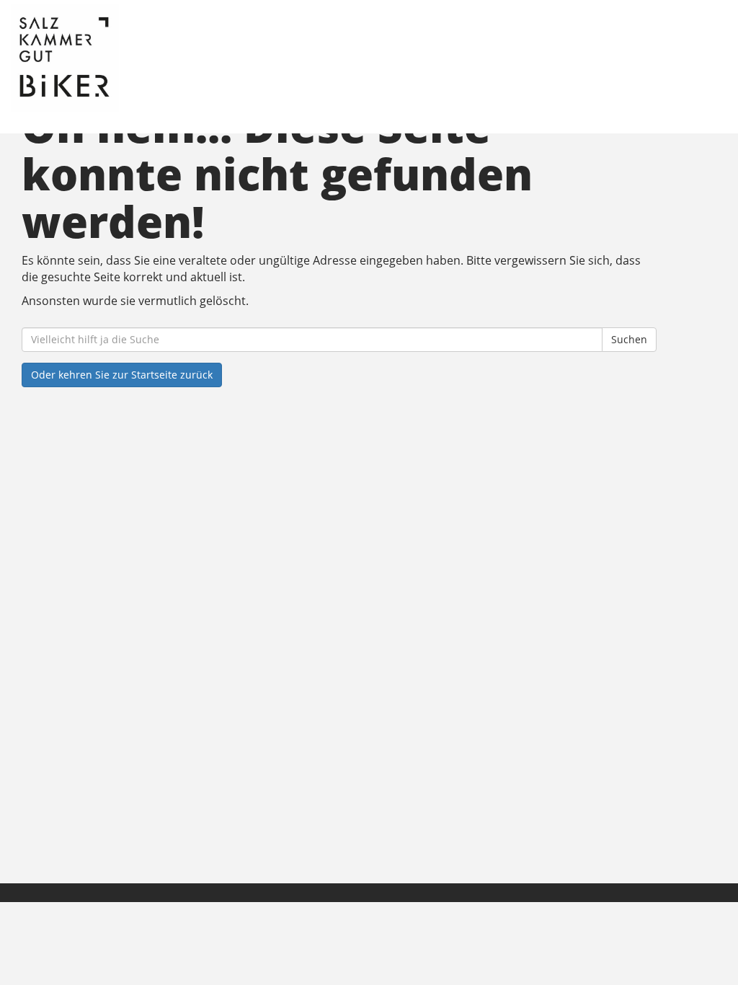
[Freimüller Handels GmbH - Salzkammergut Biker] (159, 58)
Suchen (629, 339)
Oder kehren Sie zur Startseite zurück (122, 374)
